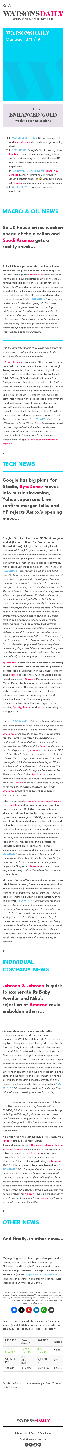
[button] (33, 115)
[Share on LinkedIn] (36, 1310)
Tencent (27, 707)
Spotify (17, 707)
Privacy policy (21, 1433)
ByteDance (15, 154)
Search (5, 5)
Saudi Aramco (22, 142)
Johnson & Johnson (23, 986)
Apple (40, 707)
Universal (30, 679)
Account (9, 5)
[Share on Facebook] (14, 1310)
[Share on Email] (51, 1310)
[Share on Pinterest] (29, 1310)
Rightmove (36, 275)
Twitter (27, 1445)
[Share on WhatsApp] (44, 1310)
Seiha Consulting (37, 1439)
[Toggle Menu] (57, 5)
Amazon (17, 183)
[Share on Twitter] (21, 1310)
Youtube (39, 1445)
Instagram (35, 1445)
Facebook (31, 1445)
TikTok (14, 675)
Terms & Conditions (41, 1433)
